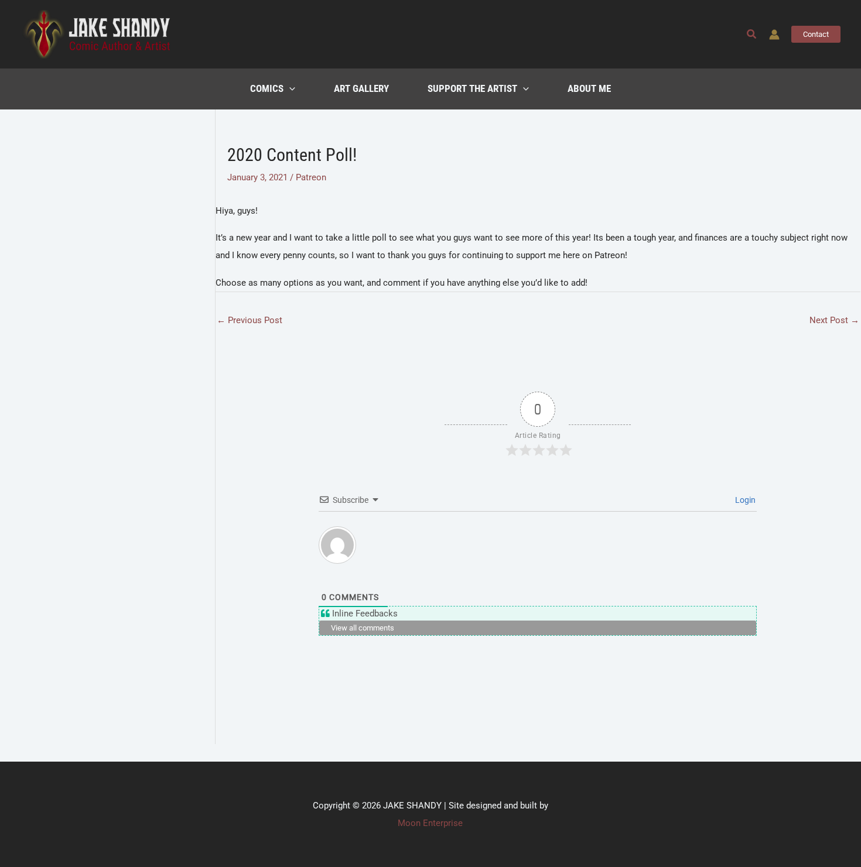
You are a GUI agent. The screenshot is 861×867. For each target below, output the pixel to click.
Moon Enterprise (430, 823)
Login (744, 500)
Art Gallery (361, 88)
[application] (289, 89)
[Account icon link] (774, 34)
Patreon (311, 177)
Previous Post (249, 320)
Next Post (834, 320)
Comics (266, 88)
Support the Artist (472, 88)
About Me (589, 88)
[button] (752, 34)
